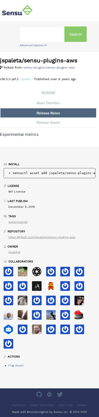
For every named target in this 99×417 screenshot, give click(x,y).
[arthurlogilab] (38, 302)
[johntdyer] (81, 302)
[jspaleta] (81, 316)
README (48, 92)
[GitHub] (39, 395)
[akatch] (81, 330)
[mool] (52, 316)
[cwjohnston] (38, 330)
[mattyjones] (24, 287)
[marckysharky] (52, 330)
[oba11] (10, 316)
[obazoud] (52, 273)
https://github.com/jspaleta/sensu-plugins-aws (41, 237)
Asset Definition (48, 102)
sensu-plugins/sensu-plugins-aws (49, 67)
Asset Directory (42, 405)
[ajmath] (67, 287)
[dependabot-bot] (10, 330)
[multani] (38, 287)
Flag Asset (16, 365)
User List (66, 405)
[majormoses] (38, 273)
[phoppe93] (24, 330)
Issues (82, 405)
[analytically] (81, 273)
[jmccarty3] (67, 302)
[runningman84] (67, 330)
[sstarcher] (67, 273)
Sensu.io (18, 405)
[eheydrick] (10, 273)
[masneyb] (24, 316)
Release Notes (48, 113)
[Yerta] (52, 302)
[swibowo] (10, 287)
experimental (18, 222)
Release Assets (48, 122)
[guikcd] (10, 345)
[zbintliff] (81, 287)
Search (75, 34)
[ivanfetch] (38, 316)
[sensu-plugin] (67, 316)
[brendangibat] (24, 302)
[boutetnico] (52, 287)
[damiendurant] (10, 302)
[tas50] (24, 273)
